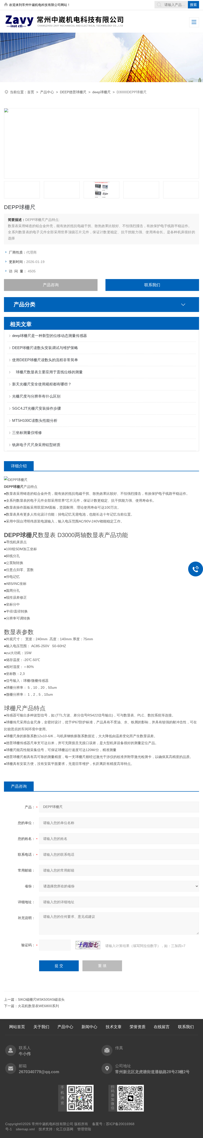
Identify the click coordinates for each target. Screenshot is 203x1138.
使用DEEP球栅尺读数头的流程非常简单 (45, 360)
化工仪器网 (64, 1129)
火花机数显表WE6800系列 (38, 1006)
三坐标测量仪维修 (27, 432)
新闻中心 (89, 1027)
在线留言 (162, 1027)
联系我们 (152, 285)
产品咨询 (51, 285)
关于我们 (41, 1027)
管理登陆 (84, 1129)
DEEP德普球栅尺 (73, 92)
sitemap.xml (25, 1129)
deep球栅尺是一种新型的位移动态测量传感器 (49, 335)
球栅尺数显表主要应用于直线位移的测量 (47, 372)
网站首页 (17, 1027)
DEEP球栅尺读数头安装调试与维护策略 (45, 348)
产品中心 (47, 92)
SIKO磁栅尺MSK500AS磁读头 (41, 999)
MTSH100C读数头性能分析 (34, 420)
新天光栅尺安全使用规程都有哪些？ (42, 384)
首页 (30, 92)
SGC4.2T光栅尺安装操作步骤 (36, 408)
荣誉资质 (138, 1027)
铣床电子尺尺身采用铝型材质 (36, 445)
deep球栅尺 (101, 92)
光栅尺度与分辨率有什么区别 (36, 396)
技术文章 (114, 1027)
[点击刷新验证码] (88, 945)
